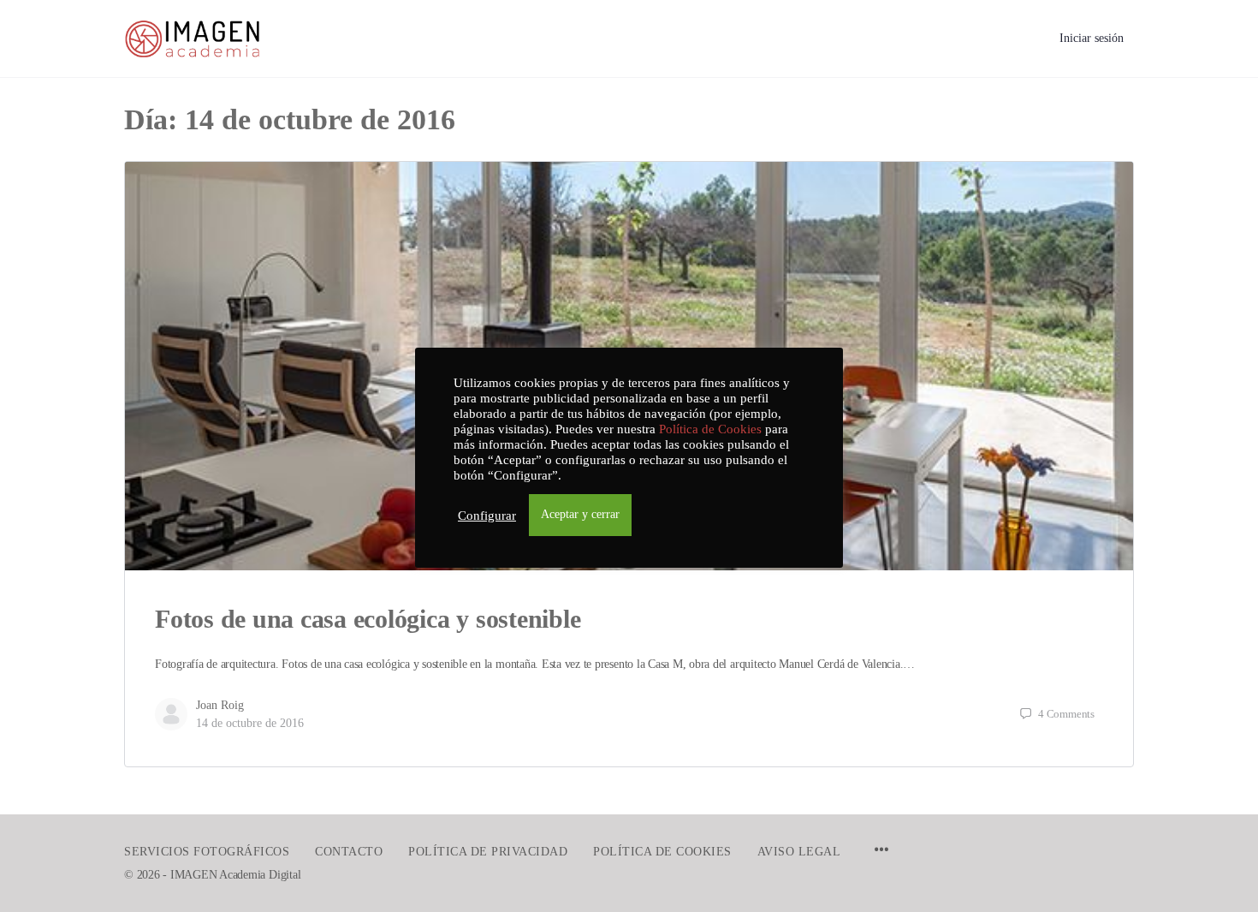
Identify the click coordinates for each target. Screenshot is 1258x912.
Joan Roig (220, 705)
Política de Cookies (710, 429)
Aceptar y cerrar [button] (580, 514)
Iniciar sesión (1091, 38)
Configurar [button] (487, 515)
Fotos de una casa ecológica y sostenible (367, 619)
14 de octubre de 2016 (250, 723)
